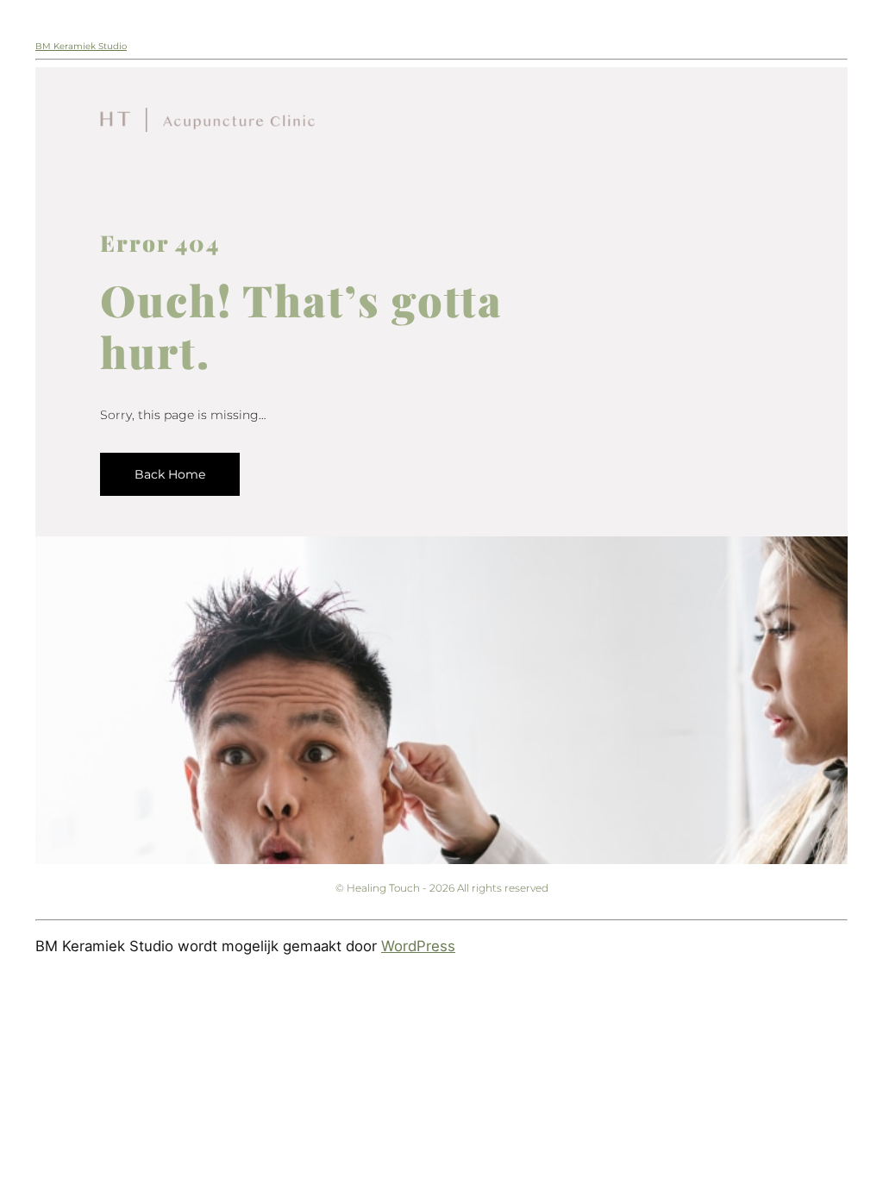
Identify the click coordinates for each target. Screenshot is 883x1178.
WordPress (418, 946)
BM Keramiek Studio (81, 46)
